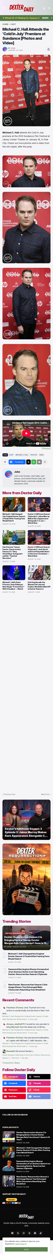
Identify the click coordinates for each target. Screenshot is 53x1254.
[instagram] (23, 1233)
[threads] (29, 1233)
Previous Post (9, 794)
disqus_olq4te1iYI (15, 1024)
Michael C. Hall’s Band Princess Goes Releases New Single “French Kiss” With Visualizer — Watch (13, 585)
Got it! (26, 1249)
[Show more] (44, 462)
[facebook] (12, 1233)
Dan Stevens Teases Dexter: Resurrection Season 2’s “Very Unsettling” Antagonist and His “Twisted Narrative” (12, 552)
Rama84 (10, 1051)
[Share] (49, 49)
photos (33, 455)
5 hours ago (32, 1019)
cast (13, 24)
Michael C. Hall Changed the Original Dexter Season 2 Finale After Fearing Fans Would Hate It (13, 517)
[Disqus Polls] (26, 627)
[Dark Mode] (44, 8)
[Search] (49, 8)
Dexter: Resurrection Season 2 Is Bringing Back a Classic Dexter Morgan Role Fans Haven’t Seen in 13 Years (33, 1136)
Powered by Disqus (11, 1063)
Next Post (45, 794)
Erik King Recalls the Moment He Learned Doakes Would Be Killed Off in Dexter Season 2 (39, 585)
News (45, 18)
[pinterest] (35, 1233)
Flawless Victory (14, 1007)
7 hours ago (32, 1046)
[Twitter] (28, 462)
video (41, 455)
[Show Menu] (3, 8)
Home (5, 24)
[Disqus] (26, 691)
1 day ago (24, 1058)
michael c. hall (22, 455)
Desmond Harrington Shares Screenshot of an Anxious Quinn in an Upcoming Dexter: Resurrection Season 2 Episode (28, 972)
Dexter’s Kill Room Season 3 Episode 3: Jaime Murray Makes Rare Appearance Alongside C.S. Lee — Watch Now (39, 518)
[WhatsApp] (33, 462)
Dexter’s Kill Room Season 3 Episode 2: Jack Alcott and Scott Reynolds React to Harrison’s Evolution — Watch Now (39, 551)
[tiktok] (40, 1233)
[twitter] (18, 1233)
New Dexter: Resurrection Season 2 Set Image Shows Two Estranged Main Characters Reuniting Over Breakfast (27, 987)
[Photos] (46, 448)
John (17, 472)
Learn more (20, 1244)
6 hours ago (32, 1033)
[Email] (39, 462)
